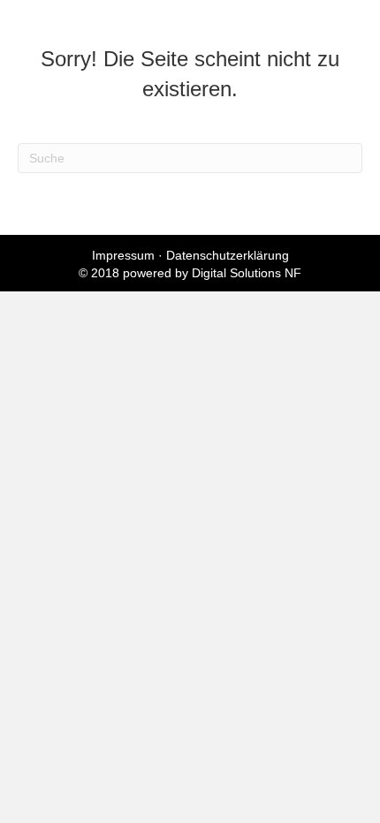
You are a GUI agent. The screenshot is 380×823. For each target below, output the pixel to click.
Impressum (123, 255)
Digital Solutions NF (246, 273)
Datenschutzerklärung (227, 255)
